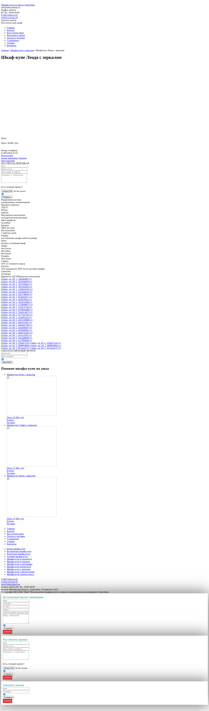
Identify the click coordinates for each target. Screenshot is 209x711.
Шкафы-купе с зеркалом (22, 50)
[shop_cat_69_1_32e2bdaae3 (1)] (16, 292)
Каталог (11, 30)
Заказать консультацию (14, 159)
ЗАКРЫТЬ (7, 632)
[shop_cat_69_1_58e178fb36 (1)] (16, 294)
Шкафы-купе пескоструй (19, 566)
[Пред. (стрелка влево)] (2, 709)
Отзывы (11, 43)
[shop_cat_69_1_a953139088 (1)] (17, 320)
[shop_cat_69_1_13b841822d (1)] (17, 289)
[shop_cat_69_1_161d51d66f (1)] (16, 302)
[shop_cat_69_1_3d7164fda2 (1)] (16, 284)
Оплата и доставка (16, 38)
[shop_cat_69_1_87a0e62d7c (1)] (16, 297)
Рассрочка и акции (16, 35)
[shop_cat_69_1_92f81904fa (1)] (16, 299)
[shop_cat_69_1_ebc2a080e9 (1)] (16, 338)
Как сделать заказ (15, 33)
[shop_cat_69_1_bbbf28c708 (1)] (16, 325)
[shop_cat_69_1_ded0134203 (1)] (17, 333)
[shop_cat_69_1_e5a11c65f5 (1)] (16, 335)
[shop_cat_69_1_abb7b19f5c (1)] (16, 322)
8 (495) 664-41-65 (9, 15)
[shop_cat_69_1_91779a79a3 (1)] (16, 315)
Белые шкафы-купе (16, 549)
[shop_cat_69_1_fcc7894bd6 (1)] (16, 340)
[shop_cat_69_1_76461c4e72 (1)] (16, 312)
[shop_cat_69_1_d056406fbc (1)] (16, 330)
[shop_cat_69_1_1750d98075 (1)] (17, 304)
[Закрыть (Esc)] (2, 706)
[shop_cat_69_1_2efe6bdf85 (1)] (16, 279)
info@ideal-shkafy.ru (10, 584)
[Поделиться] (5, 706)
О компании (13, 40)
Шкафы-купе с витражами (19, 564)
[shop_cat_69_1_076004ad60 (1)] (17, 310)
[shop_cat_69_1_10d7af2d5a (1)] (16, 287)
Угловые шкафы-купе (17, 556)
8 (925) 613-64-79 (9, 17)
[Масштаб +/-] (11, 706)
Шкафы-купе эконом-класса (20, 574)
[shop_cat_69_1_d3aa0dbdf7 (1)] (16, 327)
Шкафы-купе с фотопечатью (20, 572)
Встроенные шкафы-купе (19, 551)
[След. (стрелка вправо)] (5, 709)
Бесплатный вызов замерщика (9, 156)
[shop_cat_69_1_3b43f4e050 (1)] (16, 281)
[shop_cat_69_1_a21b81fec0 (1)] (16, 317)
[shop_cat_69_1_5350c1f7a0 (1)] (16, 307)
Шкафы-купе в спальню (18, 561)
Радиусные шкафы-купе (18, 554)
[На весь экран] (8, 706)
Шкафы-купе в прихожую (19, 559)
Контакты (11, 45)
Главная (11, 27)
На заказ (11, 422)
